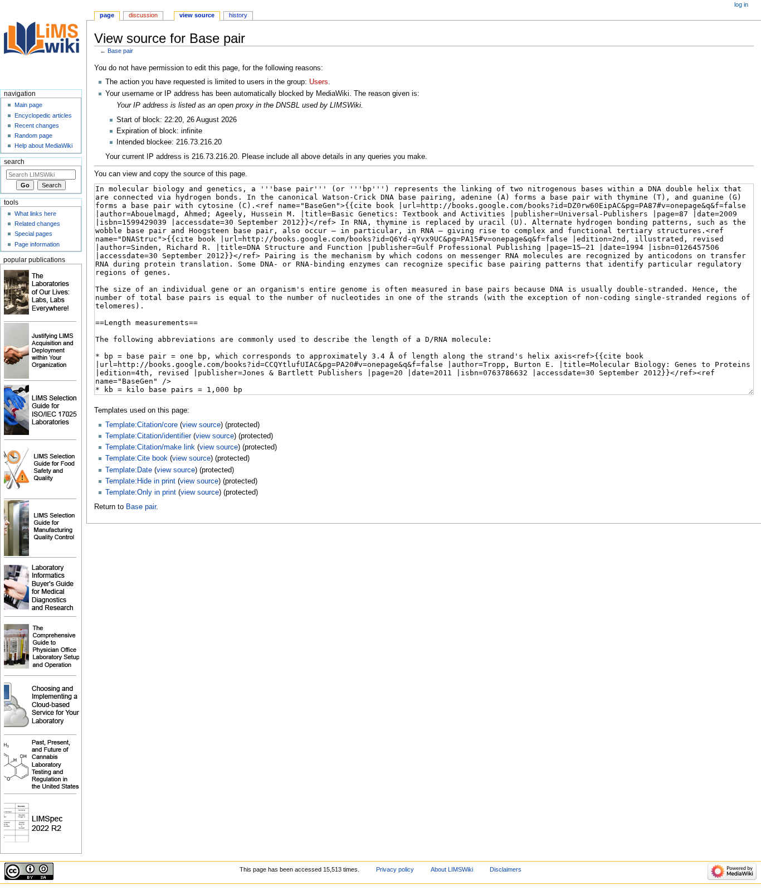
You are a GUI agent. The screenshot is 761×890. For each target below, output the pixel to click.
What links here (35, 213)
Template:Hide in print (140, 481)
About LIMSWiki (452, 869)
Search (14, 161)
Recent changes (36, 125)
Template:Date (128, 470)
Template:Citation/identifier (148, 436)
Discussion (143, 15)
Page (107, 15)
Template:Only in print (140, 492)
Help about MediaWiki (43, 145)
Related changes (37, 223)
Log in (741, 4)
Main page (28, 104)
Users (318, 82)
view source (201, 425)
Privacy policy (395, 869)
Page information (37, 244)
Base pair (120, 50)
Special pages (33, 233)
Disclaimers (505, 869)
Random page (33, 135)
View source (196, 15)
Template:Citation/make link (150, 447)
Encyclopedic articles (43, 115)
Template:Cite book (136, 458)
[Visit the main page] (43, 43)
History (238, 15)
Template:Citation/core (141, 425)
